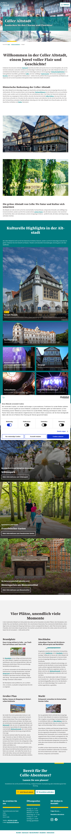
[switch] (26, 425)
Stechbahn (59, 653)
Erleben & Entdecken (15, 44)
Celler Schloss (50, 96)
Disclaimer (43, 833)
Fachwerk (25, 68)
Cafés (27, 74)
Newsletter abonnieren (57, 814)
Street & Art (6, 673)
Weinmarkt (6, 725)
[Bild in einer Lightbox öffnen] (17, 652)
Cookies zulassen (58, 436)
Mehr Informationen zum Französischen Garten (18, 533)
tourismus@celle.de (13, 822)
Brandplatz (8, 658)
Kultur (20, 102)
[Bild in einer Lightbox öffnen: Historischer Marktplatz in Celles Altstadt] (53, 708)
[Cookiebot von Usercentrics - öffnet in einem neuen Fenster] (61, 397)
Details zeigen (61, 431)
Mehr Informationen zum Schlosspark (15, 477)
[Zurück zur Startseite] (5, 4)
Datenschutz (50, 833)
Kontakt (18, 833)
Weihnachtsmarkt (55, 671)
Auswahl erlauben (35, 436)
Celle (9, 44)
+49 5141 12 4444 (12, 820)
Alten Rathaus (58, 721)
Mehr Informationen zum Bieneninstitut (16, 590)
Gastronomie (45, 74)
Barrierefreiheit (34, 833)
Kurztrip (5, 76)
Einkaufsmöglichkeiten (58, 72)
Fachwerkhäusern (40, 92)
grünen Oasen (39, 212)
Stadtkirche (48, 653)
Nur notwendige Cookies (12, 436)
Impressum (25, 833)
